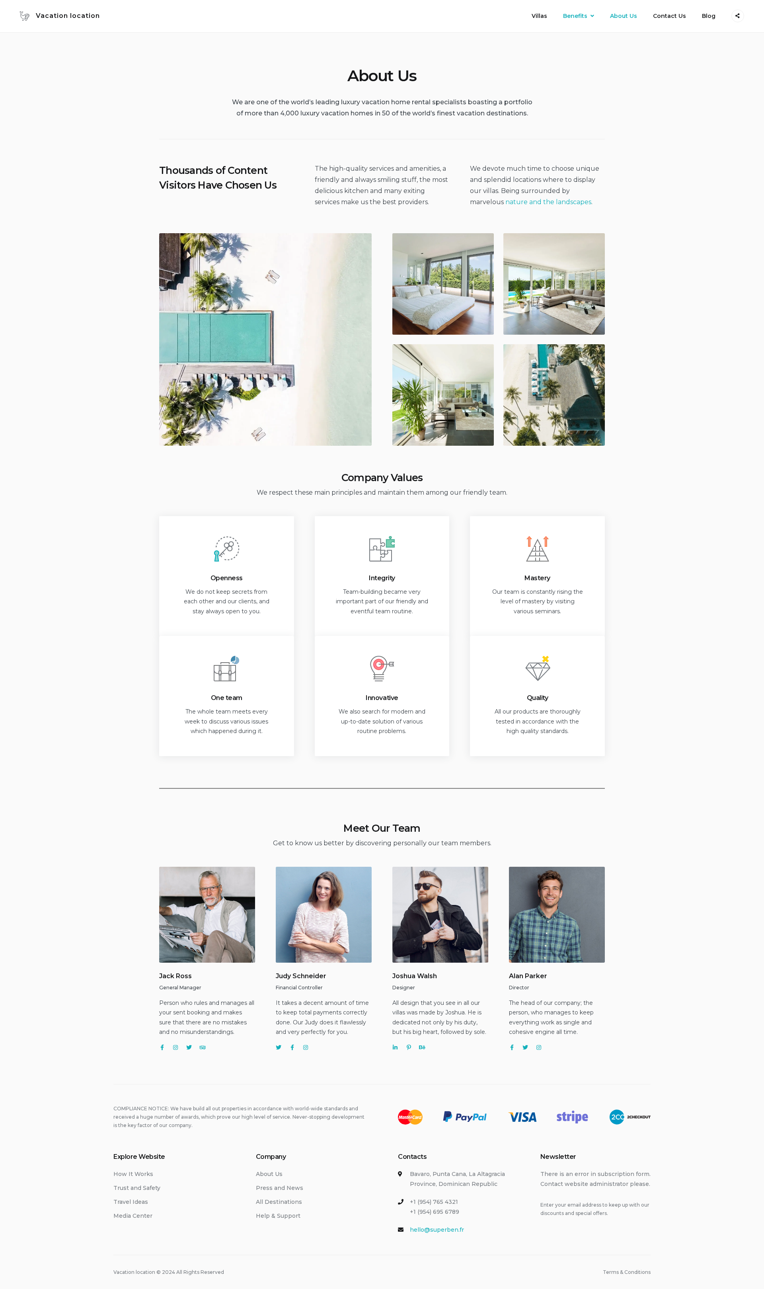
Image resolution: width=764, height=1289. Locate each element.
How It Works (133, 1174)
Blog (708, 16)
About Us (623, 16)
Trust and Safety (136, 1187)
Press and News (279, 1187)
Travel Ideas (130, 1201)
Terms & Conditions (627, 1272)
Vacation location (68, 16)
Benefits (575, 16)
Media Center (132, 1215)
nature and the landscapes (548, 202)
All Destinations (279, 1201)
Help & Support (278, 1215)
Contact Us (669, 16)
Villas (539, 16)
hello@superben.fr (437, 1229)
